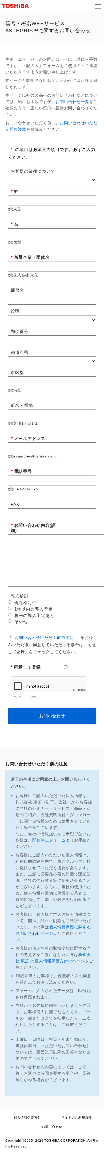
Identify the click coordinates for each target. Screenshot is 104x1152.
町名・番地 (22, 405)
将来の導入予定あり (34, 615)
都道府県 (20, 352)
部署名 (17, 290)
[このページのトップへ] (94, 1144)
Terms (33, 696)
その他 (21, 622)
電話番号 (23, 471)
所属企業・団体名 (32, 257)
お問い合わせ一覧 (72, 101)
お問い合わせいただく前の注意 (44, 637)
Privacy (16, 696)
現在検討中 (25, 603)
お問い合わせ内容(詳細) (33, 528)
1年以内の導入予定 (33, 609)
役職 (15, 311)
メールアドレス (29, 438)
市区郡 (17, 372)
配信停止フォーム (49, 840)
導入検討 (20, 596)
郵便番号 (20, 331)
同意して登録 (27, 667)
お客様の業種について (33, 171)
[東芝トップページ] (17, 6)
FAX (15, 504)
